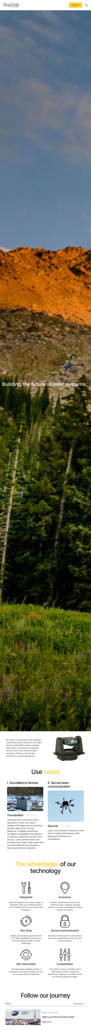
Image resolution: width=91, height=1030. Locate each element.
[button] (86, 5)
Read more (46, 1022)
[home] (36, 5)
